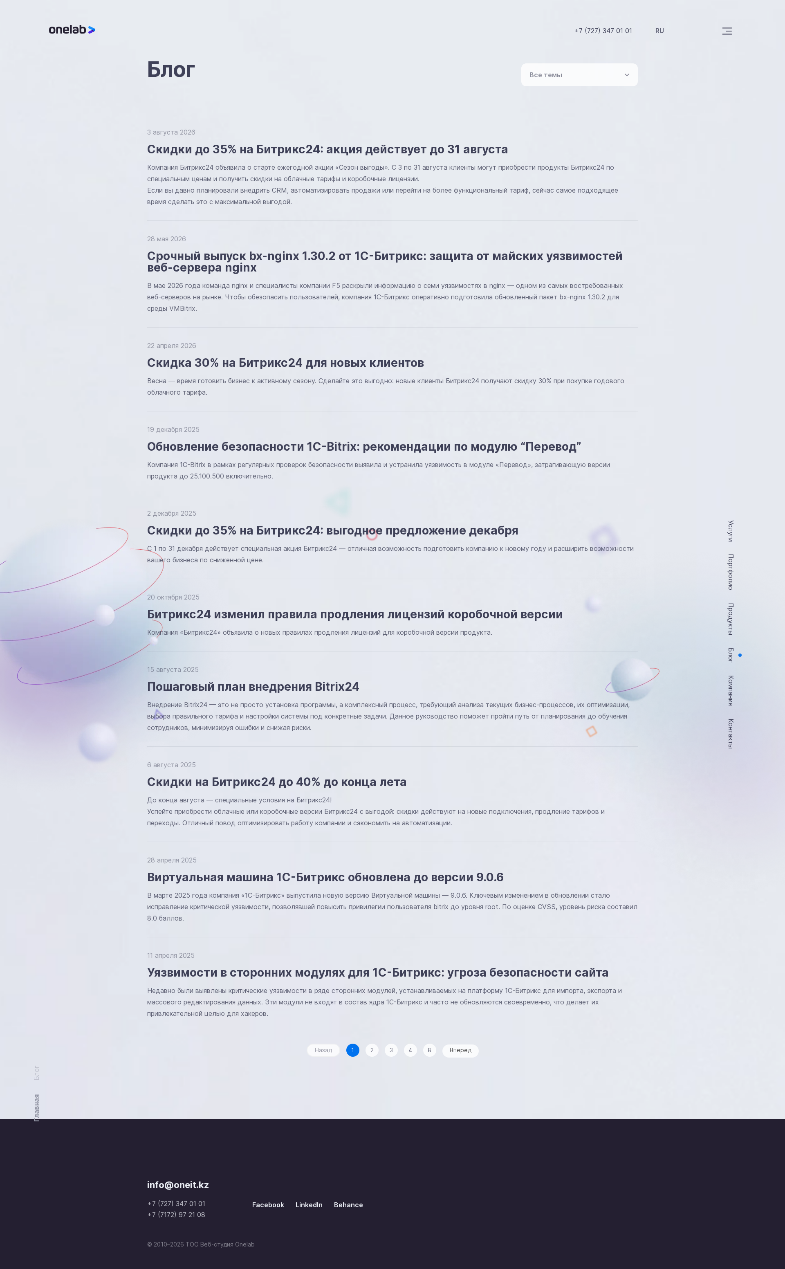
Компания (731, 690)
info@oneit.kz (178, 1184)
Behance (348, 1205)
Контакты (731, 734)
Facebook (268, 1205)
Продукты (731, 619)
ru (659, 31)
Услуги (731, 531)
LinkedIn (309, 1205)
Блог (731, 655)
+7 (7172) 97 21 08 (176, 1215)
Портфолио (731, 572)
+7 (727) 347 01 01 (603, 31)
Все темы (545, 75)
